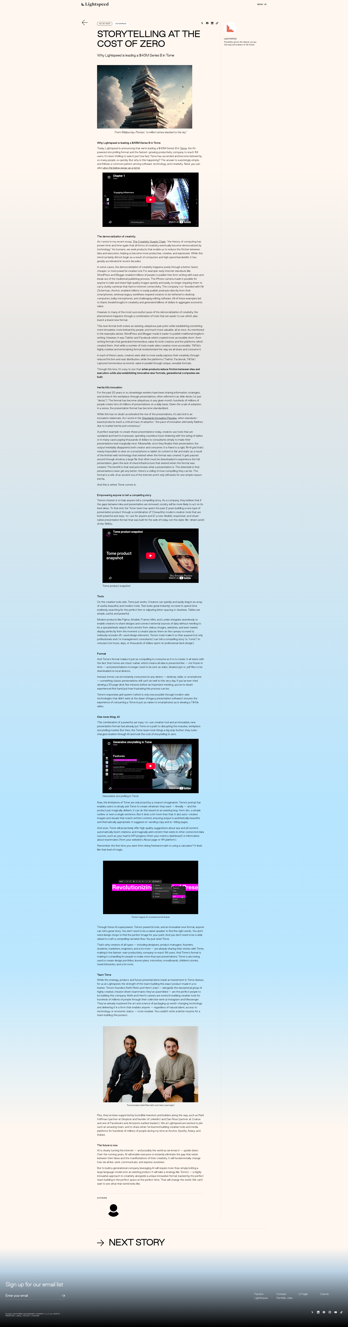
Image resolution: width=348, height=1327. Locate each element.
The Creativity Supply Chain (149, 242)
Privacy (26, 1316)
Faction (258, 1294)
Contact (281, 1294)
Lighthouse (261, 1298)
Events (325, 1294)
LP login (303, 1294)
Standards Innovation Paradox (159, 418)
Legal (19, 1316)
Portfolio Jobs (284, 1298)
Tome (183, 148)
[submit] (63, 1295)
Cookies (35, 1316)
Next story (137, 1243)
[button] (150, 887)
